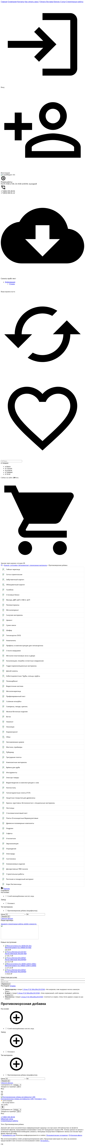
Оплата (43, 2)
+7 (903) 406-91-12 (8, 193)
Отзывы (12, 284)
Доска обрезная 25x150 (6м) (16, 954)
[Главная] (1, 565)
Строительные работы (74, 2)
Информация (10, 282)
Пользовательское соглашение (57, 1135)
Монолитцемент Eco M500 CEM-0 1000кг (20, 966)
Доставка (49, 2)
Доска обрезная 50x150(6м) (15, 960)
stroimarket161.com (8, 1135)
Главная (4, 2)
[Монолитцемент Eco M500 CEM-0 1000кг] (20, 964)
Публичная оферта (75, 1135)
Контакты (20, 2)
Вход (2, 87)
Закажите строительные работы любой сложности (19, 924)
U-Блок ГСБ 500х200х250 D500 (33, 989)
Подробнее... (44, 1141)
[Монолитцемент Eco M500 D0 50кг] (18, 946)
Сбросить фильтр (7, 918)
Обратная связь (7, 1119)
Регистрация (5, 173)
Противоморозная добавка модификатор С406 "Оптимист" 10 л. (23, 1099)
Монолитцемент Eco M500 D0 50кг (18, 948)
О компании (12, 2)
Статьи (63, 2)
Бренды (57, 2)
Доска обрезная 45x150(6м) (15, 972)
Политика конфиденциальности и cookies (30, 1135)
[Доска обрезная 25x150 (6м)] (15, 952)
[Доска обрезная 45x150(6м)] (15, 970)
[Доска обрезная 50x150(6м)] (15, 958)
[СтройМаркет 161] (8, 175)
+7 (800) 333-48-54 (8, 191)
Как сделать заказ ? (32, 2)
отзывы (13, 986)
